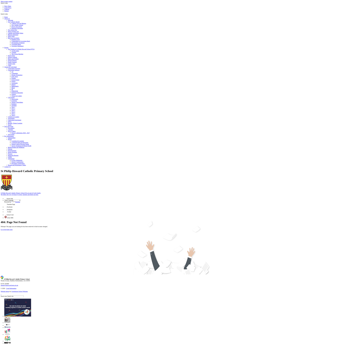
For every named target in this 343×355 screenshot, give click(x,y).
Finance (10, 154)
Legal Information (11, 288)
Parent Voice (11, 55)
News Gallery (12, 131)
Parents (6, 47)
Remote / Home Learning (15, 123)
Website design (5, 291)
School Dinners (12, 60)
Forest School (15, 80)
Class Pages (11, 97)
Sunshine (14, 105)
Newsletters (11, 128)
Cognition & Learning (17, 141)
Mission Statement (13, 35)
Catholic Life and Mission (18, 23)
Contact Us (7, 166)
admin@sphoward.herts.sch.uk (9, 285)
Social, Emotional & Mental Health (21, 146)
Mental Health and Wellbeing (16, 147)
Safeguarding (11, 138)
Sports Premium (12, 152)
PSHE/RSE (14, 91)
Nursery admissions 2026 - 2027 (20, 133)
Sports (9, 125)
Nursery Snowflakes (17, 102)
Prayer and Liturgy (16, 26)
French (13, 81)
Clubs (9, 65)
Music (13, 88)
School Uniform (12, 57)
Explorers (14, 100)
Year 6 (13, 115)
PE (12, 89)
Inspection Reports (13, 155)
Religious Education (17, 28)
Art (12, 72)
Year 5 (13, 113)
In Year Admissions (16, 160)
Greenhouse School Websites (19, 291)
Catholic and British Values (15, 33)
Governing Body (16, 44)
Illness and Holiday (13, 59)
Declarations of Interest (17, 43)
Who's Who (11, 36)
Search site (4, 296)
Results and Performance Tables (17, 165)
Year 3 (13, 110)
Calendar (10, 129)
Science (13, 94)
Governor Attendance (17, 46)
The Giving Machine (17, 54)
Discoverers (14, 99)
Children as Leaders (13, 117)
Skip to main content (6, 1)
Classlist (13, 52)
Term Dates (11, 134)
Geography (14, 83)
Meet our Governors (13, 38)
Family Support (12, 62)
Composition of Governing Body (20, 41)
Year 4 (13, 112)
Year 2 (13, 109)
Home (6, 17)
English (13, 78)
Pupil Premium (12, 150)
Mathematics (15, 86)
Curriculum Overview (14, 68)
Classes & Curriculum (10, 67)
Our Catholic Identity (14, 22)
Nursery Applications (17, 162)
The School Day (12, 30)
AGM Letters (15, 51)
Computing (14, 73)
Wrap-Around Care (13, 31)
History (13, 84)
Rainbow (14, 104)
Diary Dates (7, 6)
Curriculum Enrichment (14, 120)
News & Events (8, 126)
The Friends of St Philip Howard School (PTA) (21, 49)
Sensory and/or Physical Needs (20, 144)
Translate (17, 202)
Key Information (9, 136)
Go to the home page (7, 229)
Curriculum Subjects (13, 70)
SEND (10, 139)
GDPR (10, 157)
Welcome (10, 20)
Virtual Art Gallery (16, 96)
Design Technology (17, 75)
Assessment (11, 118)
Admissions (11, 158)
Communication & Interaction (19, 142)
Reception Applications (18, 163)
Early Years (14, 76)
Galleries (6, 9)
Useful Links (11, 63)
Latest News (7, 7)
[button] (8, 13)
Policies (6, 11)
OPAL (10, 121)
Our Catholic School (17, 25)
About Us (7, 18)
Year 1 (13, 107)
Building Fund (15, 39)
